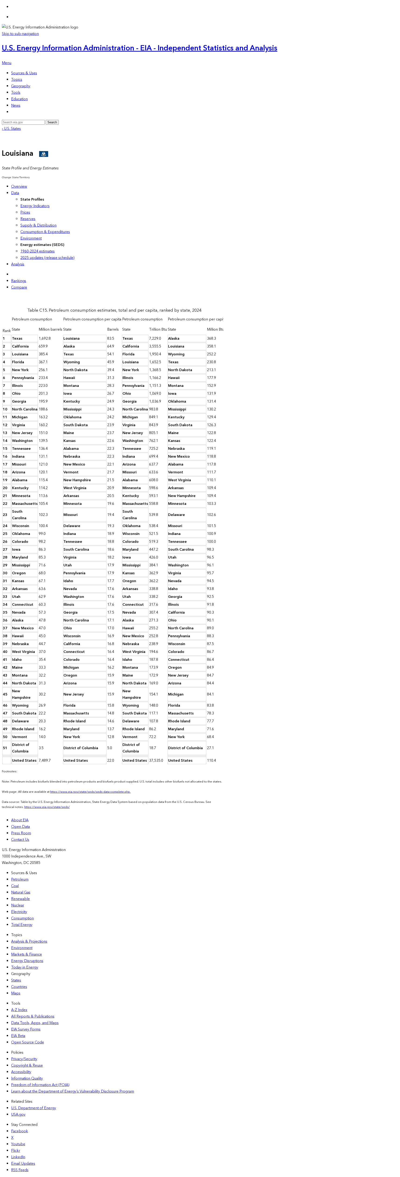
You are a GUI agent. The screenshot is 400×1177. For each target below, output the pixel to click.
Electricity (19, 912)
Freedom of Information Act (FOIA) (40, 1085)
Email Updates (23, 1163)
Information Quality (27, 1078)
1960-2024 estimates (37, 251)
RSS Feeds (19, 1170)
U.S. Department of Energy (33, 1108)
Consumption (22, 918)
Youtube (18, 1144)
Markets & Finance (26, 954)
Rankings (18, 281)
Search (52, 122)
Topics (16, 79)
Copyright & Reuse (27, 1065)
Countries (19, 987)
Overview (19, 186)
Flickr (15, 1150)
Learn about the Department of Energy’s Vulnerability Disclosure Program (72, 1091)
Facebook (19, 1131)
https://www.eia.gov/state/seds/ (47, 807)
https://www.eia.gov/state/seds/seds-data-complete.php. (90, 791)
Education (19, 99)
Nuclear (17, 905)
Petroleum (19, 879)
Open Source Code (27, 1042)
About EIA (19, 820)
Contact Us (20, 839)
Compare (19, 287)
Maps (15, 993)
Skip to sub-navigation (20, 34)
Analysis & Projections (29, 941)
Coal (15, 886)
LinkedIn (18, 1157)
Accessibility (21, 1072)
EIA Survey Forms (26, 1029)
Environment (31, 238)
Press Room (21, 833)
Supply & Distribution (38, 225)
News (15, 105)
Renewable (20, 899)
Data (15, 193)
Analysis (17, 264)
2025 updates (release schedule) (47, 258)
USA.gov (18, 1114)
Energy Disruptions (27, 961)
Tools (15, 92)
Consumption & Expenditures (45, 232)
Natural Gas (20, 892)
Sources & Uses (24, 73)
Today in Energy (24, 967)
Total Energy (21, 925)
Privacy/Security (24, 1059)
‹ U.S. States (11, 128)
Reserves (27, 219)
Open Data (20, 826)
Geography (20, 86)
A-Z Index (19, 1010)
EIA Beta (18, 1036)
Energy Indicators (35, 206)
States (16, 980)
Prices (25, 212)
